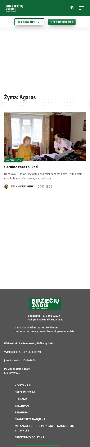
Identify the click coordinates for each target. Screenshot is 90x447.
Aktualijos (13, 160)
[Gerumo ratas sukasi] (45, 136)
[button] (82, 8)
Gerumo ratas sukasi (21, 166)
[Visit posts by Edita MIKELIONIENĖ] (6, 186)
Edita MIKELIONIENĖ (22, 186)
